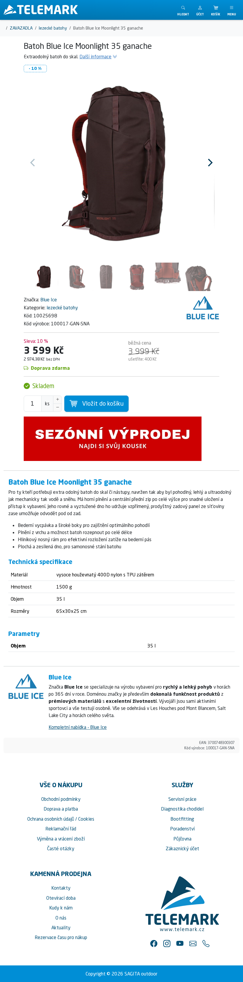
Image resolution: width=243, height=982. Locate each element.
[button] (200, 9)
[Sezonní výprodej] (121, 439)
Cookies (86, 819)
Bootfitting (182, 819)
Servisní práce (182, 799)
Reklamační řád (60, 829)
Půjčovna (182, 839)
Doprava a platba (61, 809)
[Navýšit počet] (57, 400)
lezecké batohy (62, 308)
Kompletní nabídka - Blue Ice (78, 727)
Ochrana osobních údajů (50, 819)
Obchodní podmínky (61, 799)
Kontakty (61, 888)
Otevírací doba (61, 898)
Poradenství (182, 829)
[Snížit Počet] (57, 408)
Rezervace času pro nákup (61, 937)
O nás (60, 918)
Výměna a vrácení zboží (61, 839)
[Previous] (33, 162)
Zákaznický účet (182, 848)
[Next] (209, 162)
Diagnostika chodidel (182, 809)
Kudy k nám (61, 908)
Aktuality (61, 927)
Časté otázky (60, 848)
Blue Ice (48, 300)
